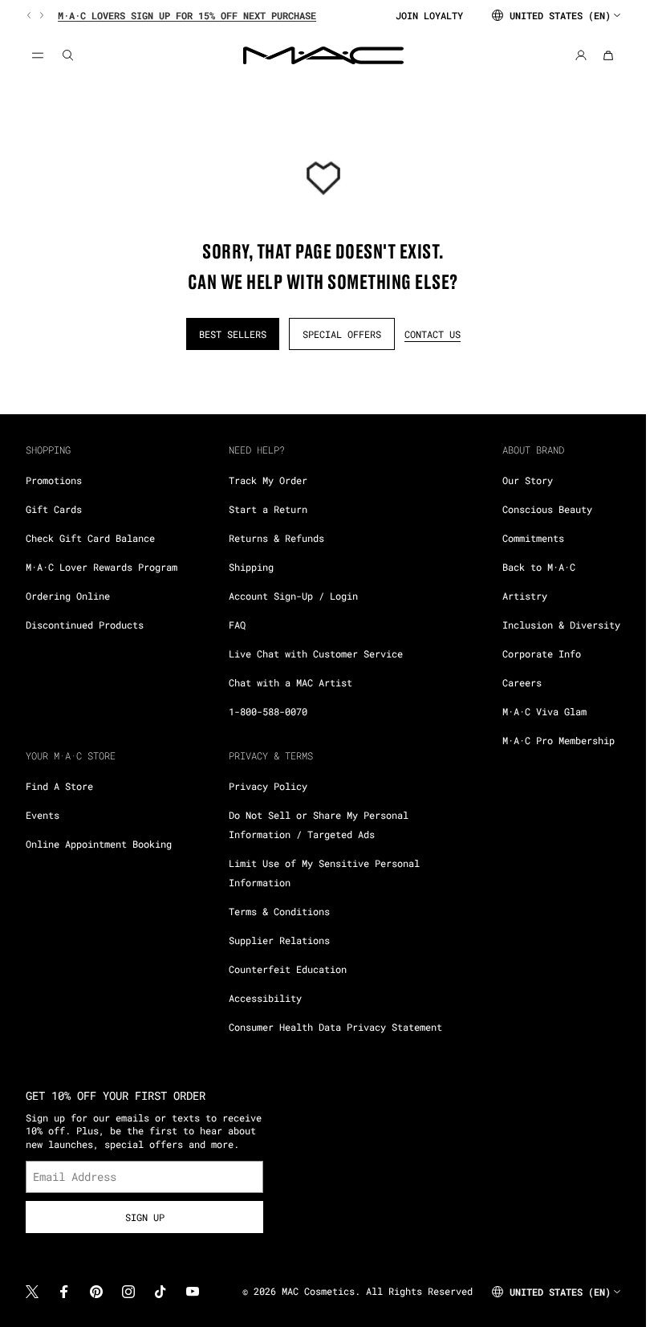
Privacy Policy (268, 786)
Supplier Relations (279, 940)
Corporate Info (541, 653)
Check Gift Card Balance (90, 537)
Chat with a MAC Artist (290, 682)
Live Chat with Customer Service (316, 653)
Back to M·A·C (538, 566)
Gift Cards (54, 509)
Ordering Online (68, 595)
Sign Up (144, 1217)
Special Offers (342, 334)
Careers (522, 682)
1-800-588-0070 (268, 711)
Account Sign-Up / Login (293, 595)
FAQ (237, 624)
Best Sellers (232, 334)
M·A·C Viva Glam (544, 711)
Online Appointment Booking (99, 843)
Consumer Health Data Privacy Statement (335, 1026)
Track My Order (268, 480)
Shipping (251, 566)
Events (42, 814)
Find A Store (59, 786)
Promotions (54, 480)
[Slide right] (40, 15)
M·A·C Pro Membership (558, 740)
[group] (204, 15)
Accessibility (265, 997)
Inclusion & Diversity (561, 624)
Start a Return (268, 509)
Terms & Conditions (279, 911)
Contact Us (432, 334)
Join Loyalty (429, 15)
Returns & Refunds (276, 537)
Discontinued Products (85, 624)
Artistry (524, 595)
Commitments (533, 537)
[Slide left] (30, 15)
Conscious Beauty (547, 509)
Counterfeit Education (288, 969)
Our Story (527, 480)
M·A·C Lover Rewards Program (101, 566)
